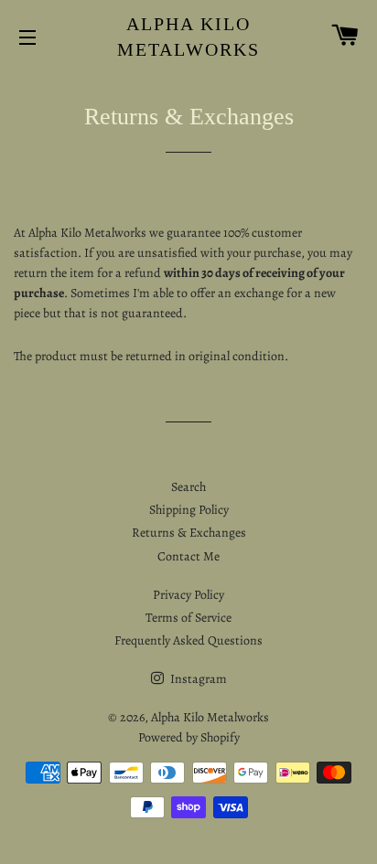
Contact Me (188, 556)
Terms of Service (188, 617)
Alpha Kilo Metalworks (188, 36)
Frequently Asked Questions (188, 640)
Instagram (197, 679)
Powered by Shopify (189, 737)
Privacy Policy (188, 594)
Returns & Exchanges (189, 532)
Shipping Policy (189, 509)
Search (188, 487)
